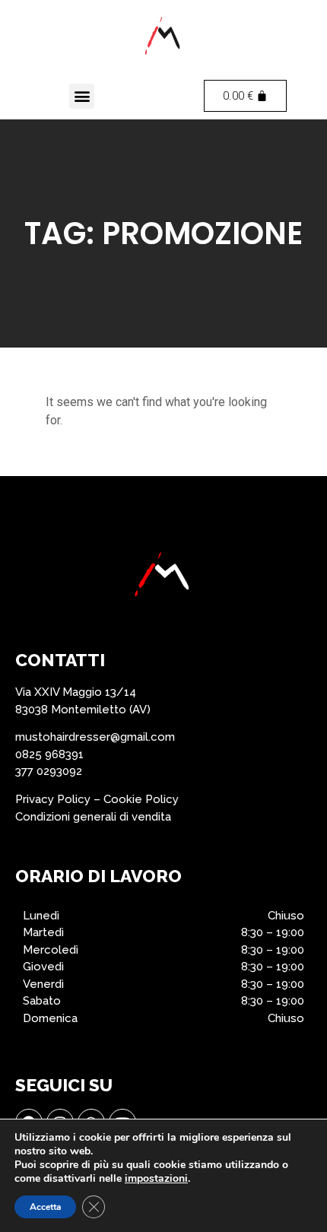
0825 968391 (49, 754)
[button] (81, 96)
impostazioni (156, 1179)
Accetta (45, 1207)
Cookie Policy (141, 799)
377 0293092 (48, 771)
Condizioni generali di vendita (93, 817)
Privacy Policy (52, 799)
